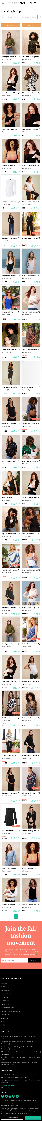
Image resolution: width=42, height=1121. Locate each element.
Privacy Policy (5, 1014)
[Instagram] (9, 1096)
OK (33, 1117)
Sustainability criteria (8, 1007)
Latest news (5, 997)
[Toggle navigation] (3, 3)
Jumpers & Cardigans (29, 17)
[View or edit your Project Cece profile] (39, 3)
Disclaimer (4, 1018)
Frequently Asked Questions (10, 1011)
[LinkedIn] (13, 1096)
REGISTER (34, 960)
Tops (3, 17)
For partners (5, 1004)
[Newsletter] (17, 1096)
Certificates (5, 987)
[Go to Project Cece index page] (17, 3)
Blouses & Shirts (13, 17)
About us (4, 983)
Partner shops (5, 990)
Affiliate (3, 1025)
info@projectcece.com (8, 1085)
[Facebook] (2, 1096)
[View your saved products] (35, 3)
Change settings (12, 1117)
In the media (5, 1001)
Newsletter (4, 1021)
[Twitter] (6, 1096)
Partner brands (6, 994)
